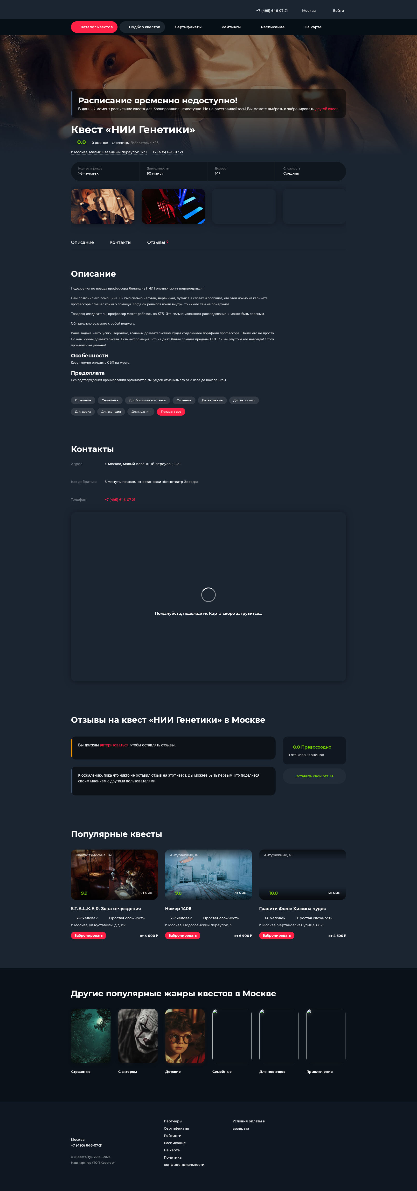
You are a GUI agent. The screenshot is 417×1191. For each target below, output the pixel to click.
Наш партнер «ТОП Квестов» (93, 1162)
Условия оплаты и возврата (249, 1125)
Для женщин (111, 411)
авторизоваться (114, 745)
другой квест (326, 109)
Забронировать (89, 935)
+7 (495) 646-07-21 (168, 152)
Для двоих (83, 411)
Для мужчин (141, 411)
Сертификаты (188, 27)
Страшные (83, 400)
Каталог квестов (97, 27)
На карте (313, 27)
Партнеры (173, 1121)
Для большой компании (147, 400)
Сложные (184, 400)
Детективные (212, 400)
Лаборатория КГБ (145, 143)
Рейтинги (231, 27)
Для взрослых (244, 400)
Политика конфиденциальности (184, 1161)
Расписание (273, 27)
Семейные (110, 400)
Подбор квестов (144, 27)
